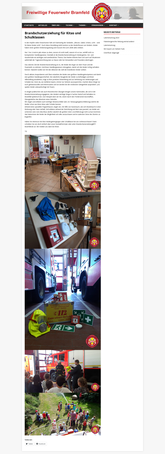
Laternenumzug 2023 (111, 38)
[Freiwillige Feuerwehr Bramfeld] (82, 22)
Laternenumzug (109, 45)
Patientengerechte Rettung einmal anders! (119, 41)
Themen (82, 25)
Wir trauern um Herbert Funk (114, 49)
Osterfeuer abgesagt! (111, 53)
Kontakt (113, 25)
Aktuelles (42, 25)
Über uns (55, 25)
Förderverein (97, 25)
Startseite (29, 25)
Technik (69, 25)
